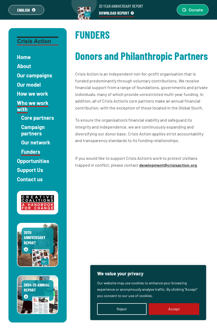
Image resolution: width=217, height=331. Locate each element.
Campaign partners (33, 130)
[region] (148, 292)
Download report (114, 12)
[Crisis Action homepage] (37, 41)
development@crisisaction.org (168, 164)
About (24, 66)
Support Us (30, 170)
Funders (30, 151)
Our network (35, 142)
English (23, 9)
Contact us (30, 179)
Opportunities (33, 161)
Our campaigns (34, 75)
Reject (122, 309)
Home (24, 57)
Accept (174, 309)
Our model (29, 84)
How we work (32, 93)
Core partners (37, 117)
